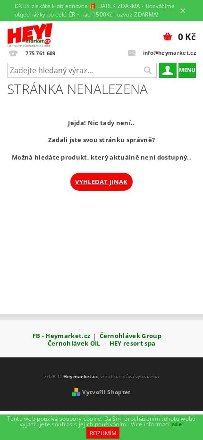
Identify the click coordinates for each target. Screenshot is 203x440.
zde (176, 424)
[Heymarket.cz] (30, 33)
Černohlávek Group (130, 336)
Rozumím (103, 433)
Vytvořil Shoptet (106, 392)
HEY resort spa (132, 343)
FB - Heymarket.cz (61, 336)
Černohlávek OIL (74, 343)
